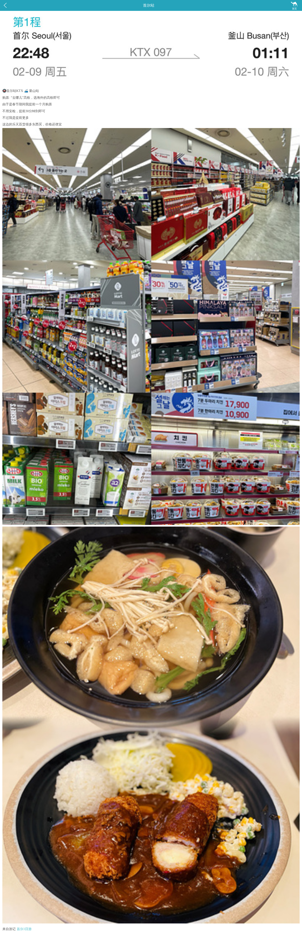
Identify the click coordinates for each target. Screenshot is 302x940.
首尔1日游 (24, 929)
